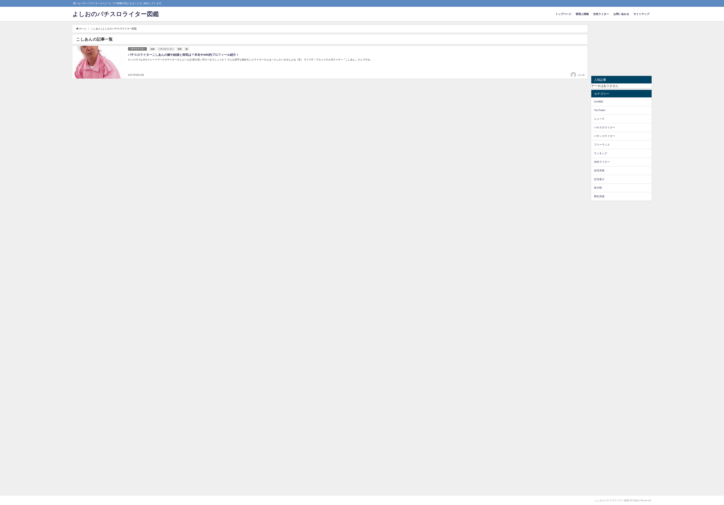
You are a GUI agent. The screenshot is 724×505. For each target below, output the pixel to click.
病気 (180, 49)
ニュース (599, 118)
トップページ (563, 14)
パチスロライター (137, 49)
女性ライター (601, 14)
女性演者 (599, 170)
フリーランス (602, 144)
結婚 (152, 49)
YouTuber (599, 110)
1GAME (598, 101)
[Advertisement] (621, 50)
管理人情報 (582, 14)
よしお (581, 75)
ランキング (600, 153)
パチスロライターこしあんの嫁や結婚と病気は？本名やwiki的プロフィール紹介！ (183, 54)
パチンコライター (604, 136)
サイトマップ (641, 14)
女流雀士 (599, 179)
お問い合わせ (621, 14)
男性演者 (599, 196)
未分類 (598, 187)
